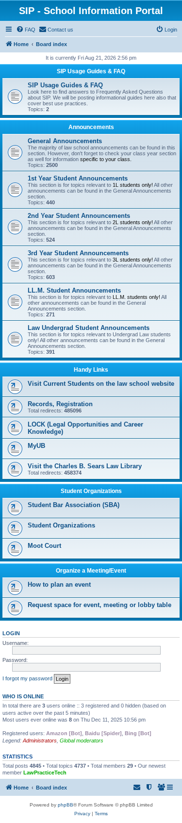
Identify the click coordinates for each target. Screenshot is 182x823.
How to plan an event (59, 584)
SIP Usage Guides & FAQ (91, 71)
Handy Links (91, 369)
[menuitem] (25, 29)
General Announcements (65, 141)
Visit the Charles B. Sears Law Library (85, 466)
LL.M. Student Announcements (74, 290)
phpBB (65, 804)
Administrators (40, 740)
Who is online (23, 696)
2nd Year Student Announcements (79, 215)
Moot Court (44, 545)
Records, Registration (60, 404)
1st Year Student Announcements (78, 178)
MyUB (36, 445)
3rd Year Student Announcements (78, 253)
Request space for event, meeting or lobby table (99, 605)
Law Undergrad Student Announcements (88, 327)
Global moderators (81, 740)
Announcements (91, 127)
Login (11, 633)
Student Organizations (91, 491)
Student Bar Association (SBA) (73, 505)
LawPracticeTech (44, 772)
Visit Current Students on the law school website (101, 383)
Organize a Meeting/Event (91, 570)
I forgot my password (27, 678)
